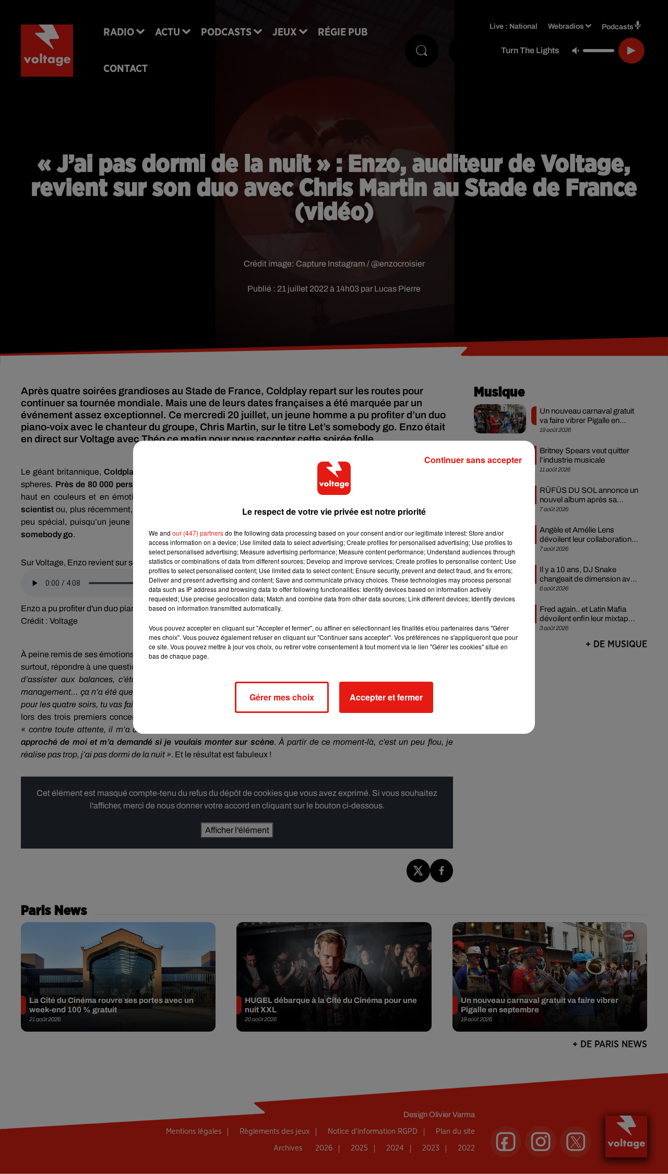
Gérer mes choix (281, 697)
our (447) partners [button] (197, 532)
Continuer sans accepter (473, 460)
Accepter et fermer (386, 697)
